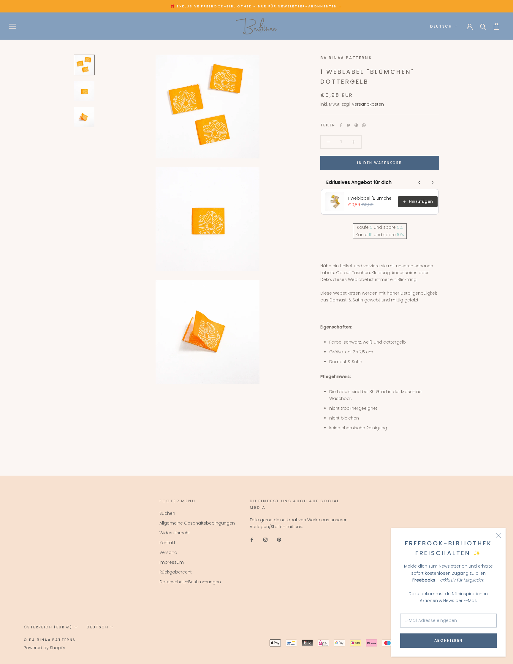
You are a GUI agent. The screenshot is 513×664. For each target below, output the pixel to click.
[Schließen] (498, 535)
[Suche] (483, 26)
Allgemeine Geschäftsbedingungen (197, 523)
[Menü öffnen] (12, 26)
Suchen (167, 513)
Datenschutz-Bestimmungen (190, 582)
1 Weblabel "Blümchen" (371, 198)
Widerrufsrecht (174, 533)
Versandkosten (368, 104)
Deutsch (441, 26)
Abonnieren (448, 640)
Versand (168, 552)
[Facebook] (341, 125)
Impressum (171, 562)
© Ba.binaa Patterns (50, 639)
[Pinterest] (356, 125)
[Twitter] (348, 125)
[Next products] (432, 182)
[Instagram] (265, 539)
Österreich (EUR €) (48, 627)
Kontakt (167, 543)
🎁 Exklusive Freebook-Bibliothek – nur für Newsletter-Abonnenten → (256, 6)
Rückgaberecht (175, 572)
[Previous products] (419, 182)
